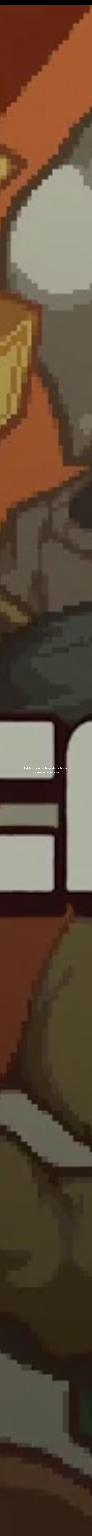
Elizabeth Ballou (39, 772)
